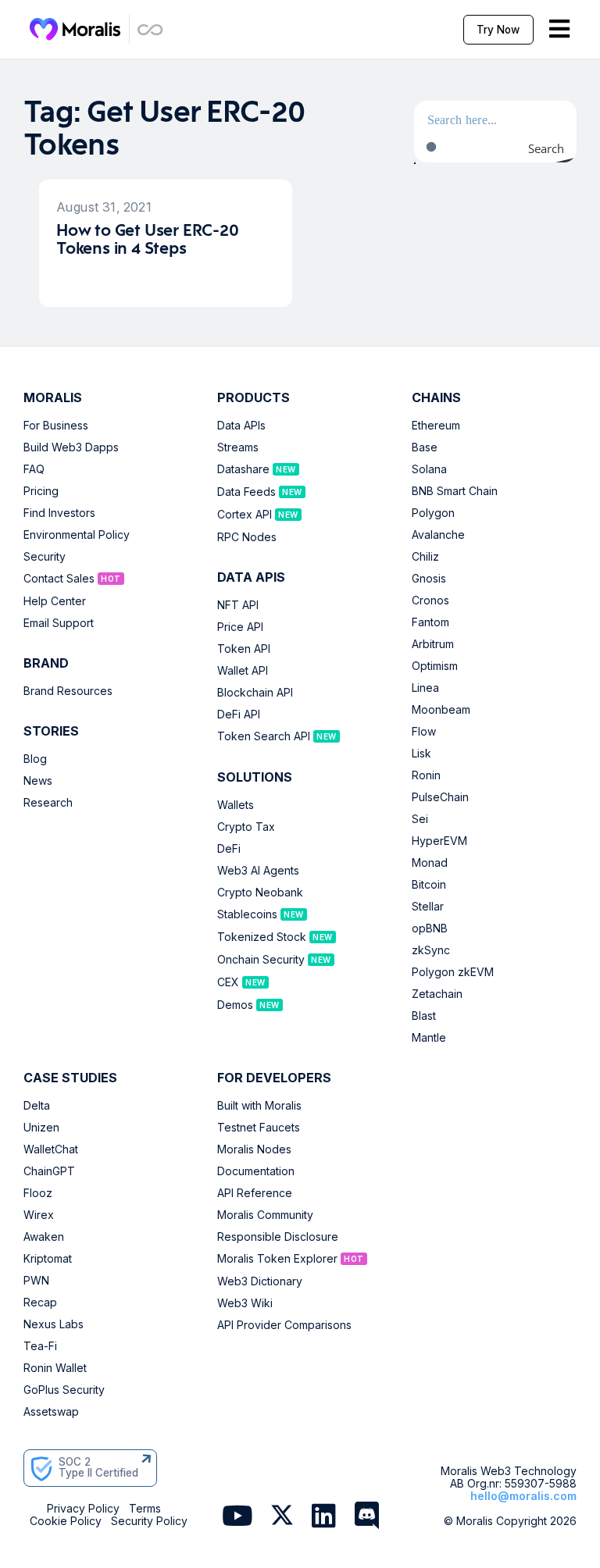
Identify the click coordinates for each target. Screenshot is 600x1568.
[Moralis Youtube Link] (237, 1517)
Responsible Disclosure (277, 1237)
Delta (36, 1105)
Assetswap (51, 1412)
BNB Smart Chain (455, 491)
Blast (424, 1016)
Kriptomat (47, 1259)
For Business (55, 425)
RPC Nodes (247, 537)
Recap (40, 1302)
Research (48, 802)
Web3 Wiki (245, 1303)
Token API (243, 649)
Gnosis (429, 578)
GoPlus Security (64, 1390)
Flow (424, 731)
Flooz (37, 1193)
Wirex (38, 1215)
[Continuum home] (151, 29)
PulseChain (440, 797)
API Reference (254, 1193)
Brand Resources (67, 691)
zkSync (431, 950)
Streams (238, 447)
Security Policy (149, 1521)
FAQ (34, 469)
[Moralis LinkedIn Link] (324, 1517)
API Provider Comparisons (284, 1325)
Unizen (41, 1127)
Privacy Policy (83, 1508)
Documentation (256, 1171)
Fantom (430, 622)
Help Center (54, 601)
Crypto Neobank (260, 892)
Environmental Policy (76, 535)
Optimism (435, 666)
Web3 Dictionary (259, 1281)
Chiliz (425, 557)
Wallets (235, 805)
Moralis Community (265, 1215)
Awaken (43, 1237)
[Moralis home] (75, 29)
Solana (429, 469)
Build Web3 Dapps (71, 447)
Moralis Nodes (254, 1149)
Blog (35, 759)
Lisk (421, 753)
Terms (145, 1508)
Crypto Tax (246, 827)
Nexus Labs (53, 1324)
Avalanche (438, 535)
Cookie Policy (66, 1521)
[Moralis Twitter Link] (282, 1518)
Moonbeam (441, 710)
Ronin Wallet (55, 1368)
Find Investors (59, 513)
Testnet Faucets (258, 1127)
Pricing (41, 491)
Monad (430, 863)
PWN (36, 1280)
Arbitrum (433, 644)
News (37, 781)
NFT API (238, 605)
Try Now (498, 29)
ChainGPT (49, 1171)
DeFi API (238, 714)
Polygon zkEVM (453, 972)
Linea (425, 688)
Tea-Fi (40, 1346)
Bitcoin (429, 884)
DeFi (229, 849)
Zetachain (437, 994)
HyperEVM (439, 841)
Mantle (429, 1038)
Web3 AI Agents (258, 870)
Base (425, 447)
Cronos (430, 600)
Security (44, 557)
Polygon (433, 513)
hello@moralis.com (523, 1495)
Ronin (426, 775)
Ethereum (436, 425)
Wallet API (242, 671)
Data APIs (241, 425)
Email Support (58, 623)
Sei (420, 819)
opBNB (430, 928)
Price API (240, 627)
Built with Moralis (259, 1105)
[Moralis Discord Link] (367, 1517)
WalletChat (50, 1149)
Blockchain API (255, 692)
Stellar (428, 906)
